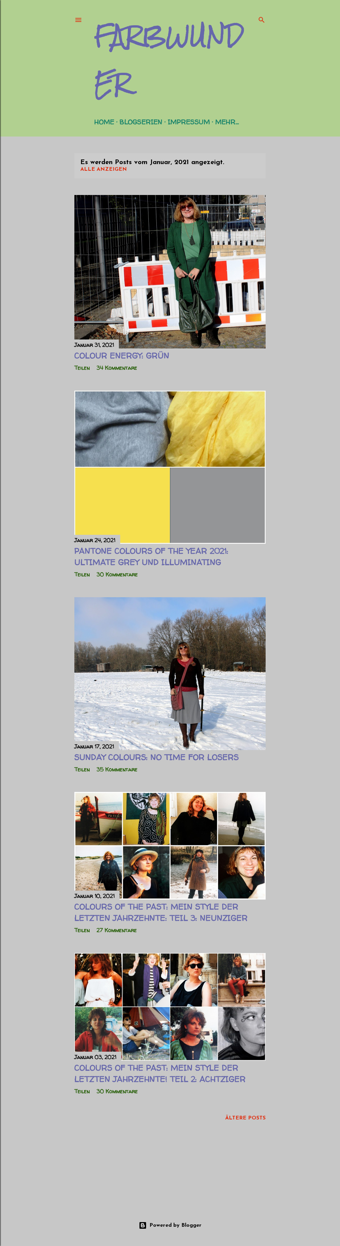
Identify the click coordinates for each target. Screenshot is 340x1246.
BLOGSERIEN (141, 121)
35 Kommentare (117, 769)
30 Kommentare (117, 574)
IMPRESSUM (189, 121)
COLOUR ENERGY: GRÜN (121, 355)
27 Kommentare (117, 930)
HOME (104, 121)
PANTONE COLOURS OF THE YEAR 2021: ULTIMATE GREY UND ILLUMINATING (151, 556)
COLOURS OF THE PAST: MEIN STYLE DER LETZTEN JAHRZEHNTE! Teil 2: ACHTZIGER (160, 1073)
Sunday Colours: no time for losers (156, 757)
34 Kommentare (117, 367)
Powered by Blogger (175, 1225)
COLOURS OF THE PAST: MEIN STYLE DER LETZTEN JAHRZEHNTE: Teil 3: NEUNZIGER (161, 912)
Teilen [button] (82, 367)
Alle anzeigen (103, 169)
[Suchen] (262, 18)
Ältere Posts (245, 1118)
